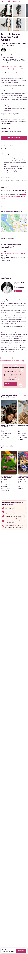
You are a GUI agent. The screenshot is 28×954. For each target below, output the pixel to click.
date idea (10, 192)
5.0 (5, 949)
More (20, 72)
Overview (4, 72)
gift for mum (7, 196)
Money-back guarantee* (11, 511)
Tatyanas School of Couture (15, 49)
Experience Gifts (19, 68)
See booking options (14, 137)
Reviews (10, 72)
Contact (18, 291)
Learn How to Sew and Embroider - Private (13, 253)
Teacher (16, 72)
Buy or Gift (21, 950)
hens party (23, 192)
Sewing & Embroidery (7, 68)
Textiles (20, 66)
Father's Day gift (15, 196)
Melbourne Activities (7, 66)
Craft (15, 66)
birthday (15, 192)
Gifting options (10, 384)
